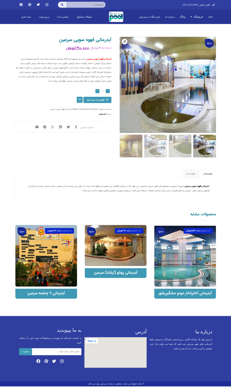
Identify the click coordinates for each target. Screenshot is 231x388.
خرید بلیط (42, 275)
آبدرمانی (102, 114)
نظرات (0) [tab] (190, 174)
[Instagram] (47, 5)
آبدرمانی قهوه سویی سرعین (99, 59)
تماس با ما (63, 16)
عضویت (25, 351)
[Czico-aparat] (30, 5)
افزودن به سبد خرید (95, 100)
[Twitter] (38, 5)
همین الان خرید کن (185, 275)
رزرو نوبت (44, 16)
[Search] (62, 5)
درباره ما (170, 16)
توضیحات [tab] (207, 174)
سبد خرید (26, 16)
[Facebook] (21, 5)
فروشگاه (198, 16)
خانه (210, 16)
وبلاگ (182, 16)
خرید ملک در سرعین (149, 16)
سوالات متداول (84, 16)
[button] (124, 41)
